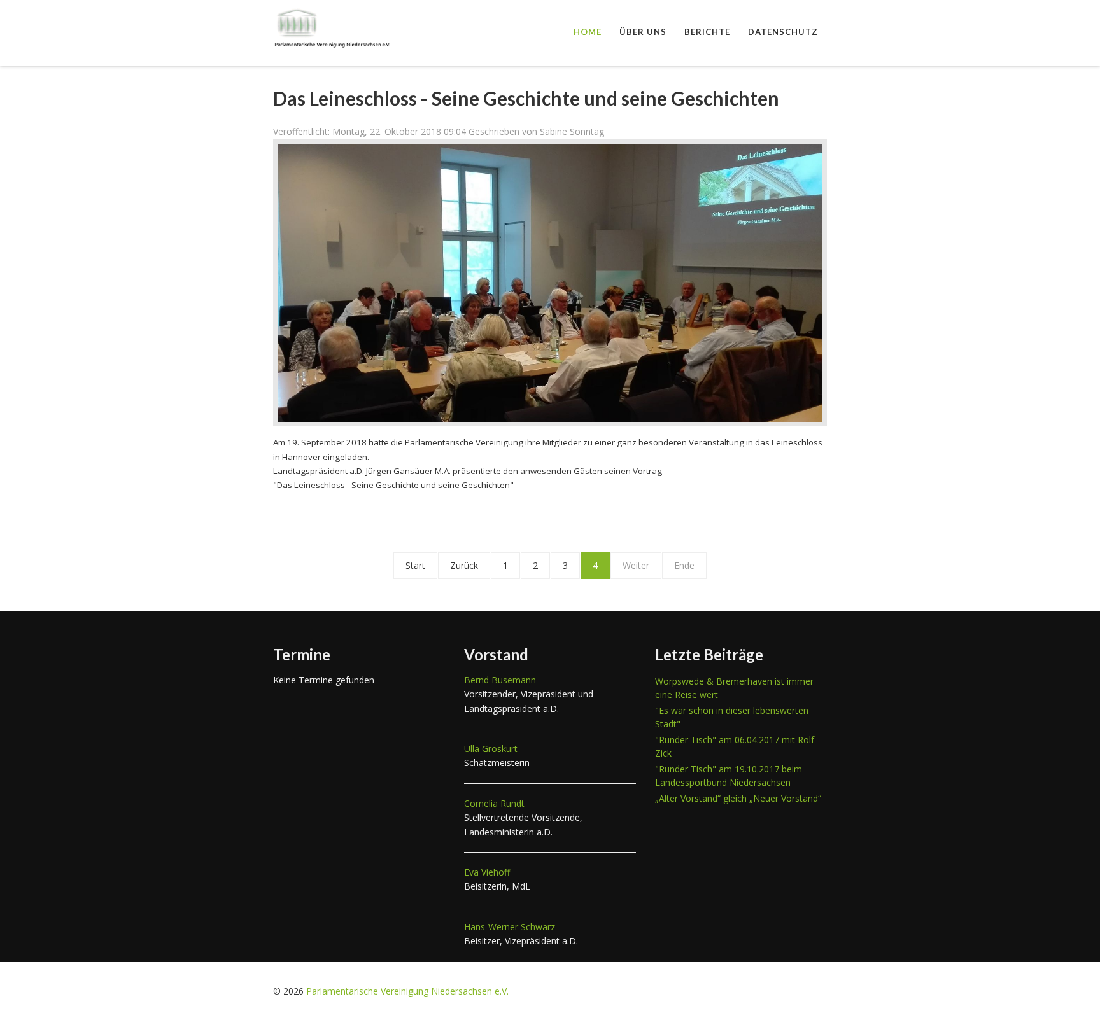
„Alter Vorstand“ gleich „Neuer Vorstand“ (738, 798)
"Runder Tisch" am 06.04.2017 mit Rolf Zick (734, 746)
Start (415, 565)
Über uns (642, 32)
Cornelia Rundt (494, 803)
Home (588, 32)
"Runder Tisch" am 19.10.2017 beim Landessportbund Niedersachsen (728, 775)
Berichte (707, 32)
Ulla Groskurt (491, 749)
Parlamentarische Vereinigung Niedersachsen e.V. (407, 991)
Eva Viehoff (487, 872)
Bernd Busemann (500, 680)
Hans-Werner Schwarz (509, 927)
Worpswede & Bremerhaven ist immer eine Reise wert (734, 688)
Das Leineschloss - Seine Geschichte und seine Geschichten (526, 98)
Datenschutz (783, 32)
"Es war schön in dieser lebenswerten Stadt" (731, 717)
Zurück (464, 565)
